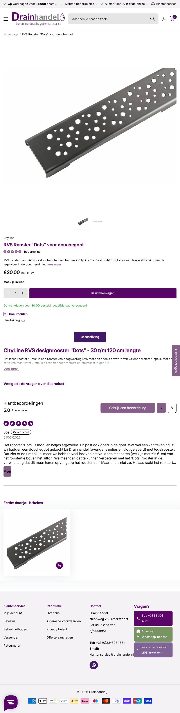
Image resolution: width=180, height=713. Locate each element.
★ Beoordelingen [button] (176, 360)
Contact (95, 606)
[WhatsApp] (94, 665)
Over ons (53, 613)
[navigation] (82, 222)
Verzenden (11, 637)
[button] (13, 251)
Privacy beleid (57, 629)
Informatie (54, 606)
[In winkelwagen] (59, 565)
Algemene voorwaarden (64, 621)
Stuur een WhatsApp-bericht (154, 633)
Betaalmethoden (15, 629)
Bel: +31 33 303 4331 (152, 617)
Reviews (9, 621)
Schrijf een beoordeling (127, 408)
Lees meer (54, 264)
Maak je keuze (14, 282)
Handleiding (13, 320)
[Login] (164, 19)
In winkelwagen (103, 293)
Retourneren (12, 645)
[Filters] (161, 408)
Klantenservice (14, 606)
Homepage (11, 34)
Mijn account (13, 613)
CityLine (9, 237)
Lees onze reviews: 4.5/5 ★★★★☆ (153, 649)
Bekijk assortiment (6, 19)
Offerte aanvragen (60, 637)
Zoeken (152, 18)
